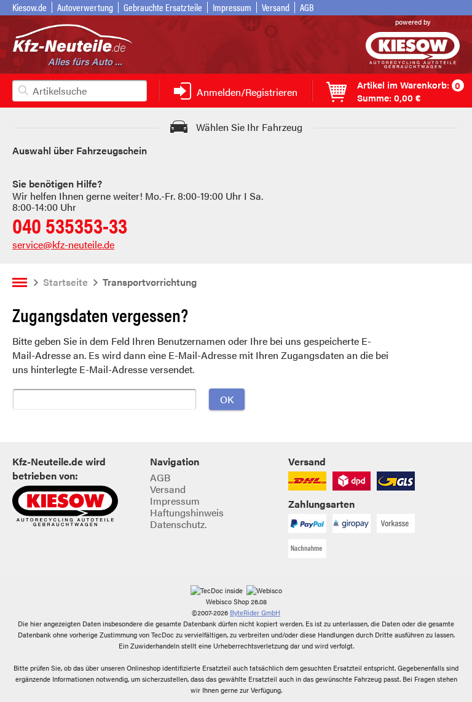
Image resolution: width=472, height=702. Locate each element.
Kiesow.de (29, 7)
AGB (307, 7)
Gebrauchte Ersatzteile (163, 7)
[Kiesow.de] (413, 64)
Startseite (65, 282)
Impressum (232, 7)
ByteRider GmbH (255, 612)
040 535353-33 (69, 225)
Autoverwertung (85, 7)
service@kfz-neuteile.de (63, 244)
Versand (275, 7)
